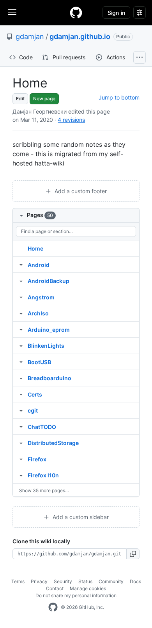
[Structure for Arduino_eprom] (21, 329)
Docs (135, 581)
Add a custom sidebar (80, 517)
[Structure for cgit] (21, 410)
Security (63, 581)
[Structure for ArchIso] (21, 313)
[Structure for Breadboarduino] (21, 378)
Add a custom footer (80, 191)
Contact (55, 588)
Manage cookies (88, 588)
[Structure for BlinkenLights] (21, 345)
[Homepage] (76, 12)
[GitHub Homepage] (53, 607)
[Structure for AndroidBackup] (21, 280)
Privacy (39, 581)
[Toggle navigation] (12, 12)
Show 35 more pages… (44, 490)
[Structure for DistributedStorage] (21, 442)
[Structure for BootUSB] (21, 362)
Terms (18, 581)
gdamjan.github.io (79, 36)
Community (111, 581)
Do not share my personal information (76, 595)
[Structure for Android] (21, 264)
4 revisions (71, 119)
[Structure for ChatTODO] (21, 426)
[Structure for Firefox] (21, 459)
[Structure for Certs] (21, 394)
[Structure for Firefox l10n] (21, 475)
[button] (133, 553)
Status (85, 581)
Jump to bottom (119, 97)
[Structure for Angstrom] (21, 297)
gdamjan (30, 36)
